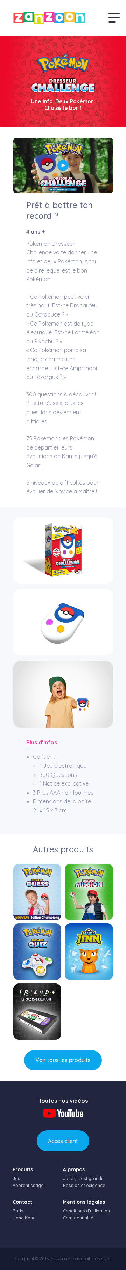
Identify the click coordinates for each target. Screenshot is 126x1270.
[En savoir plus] (37, 892)
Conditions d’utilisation (86, 1210)
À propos (74, 1169)
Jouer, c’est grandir (83, 1178)
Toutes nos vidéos (63, 1100)
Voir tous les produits (63, 1059)
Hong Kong (24, 1217)
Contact (22, 1202)
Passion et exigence (84, 1185)
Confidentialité (78, 1217)
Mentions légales (84, 1202)
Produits (23, 1169)
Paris (18, 1210)
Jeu (16, 1178)
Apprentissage (28, 1185)
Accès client (63, 1140)
